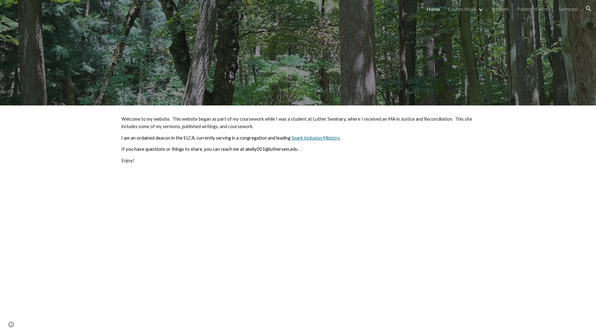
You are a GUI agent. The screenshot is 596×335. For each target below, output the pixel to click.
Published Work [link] (533, 9)
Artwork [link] (500, 9)
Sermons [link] (567, 9)
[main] (298, 140)
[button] (588, 8)
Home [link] (433, 9)
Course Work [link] (462, 9)
